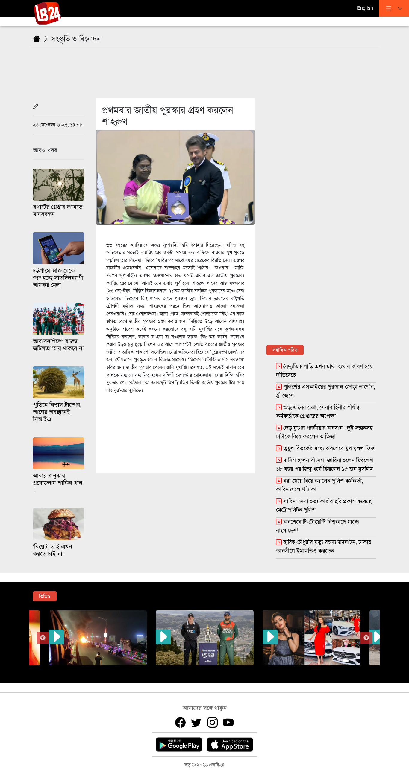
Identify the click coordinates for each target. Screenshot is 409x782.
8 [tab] (236, 670)
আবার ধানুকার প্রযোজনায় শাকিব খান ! (57, 483)
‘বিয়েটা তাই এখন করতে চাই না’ (52, 550)
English (365, 8)
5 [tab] (209, 670)
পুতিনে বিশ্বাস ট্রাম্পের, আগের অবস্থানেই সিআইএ (57, 412)
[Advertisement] (208, 68)
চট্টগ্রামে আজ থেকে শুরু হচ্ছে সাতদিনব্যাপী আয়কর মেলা (58, 278)
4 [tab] (200, 670)
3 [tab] (191, 670)
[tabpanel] (205, 637)
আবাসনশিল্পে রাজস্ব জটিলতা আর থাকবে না (58, 344)
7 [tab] (227, 670)
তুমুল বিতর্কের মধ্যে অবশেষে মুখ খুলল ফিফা (329, 448)
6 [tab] (218, 670)
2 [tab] (182, 670)
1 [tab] (173, 670)
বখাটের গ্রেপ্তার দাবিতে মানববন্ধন (57, 210)
